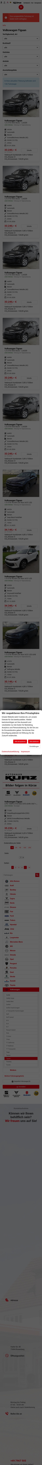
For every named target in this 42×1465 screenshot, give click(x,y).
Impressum (25, 752)
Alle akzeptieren (20, 741)
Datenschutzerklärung (10, 752)
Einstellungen (34, 746)
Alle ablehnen (34, 741)
